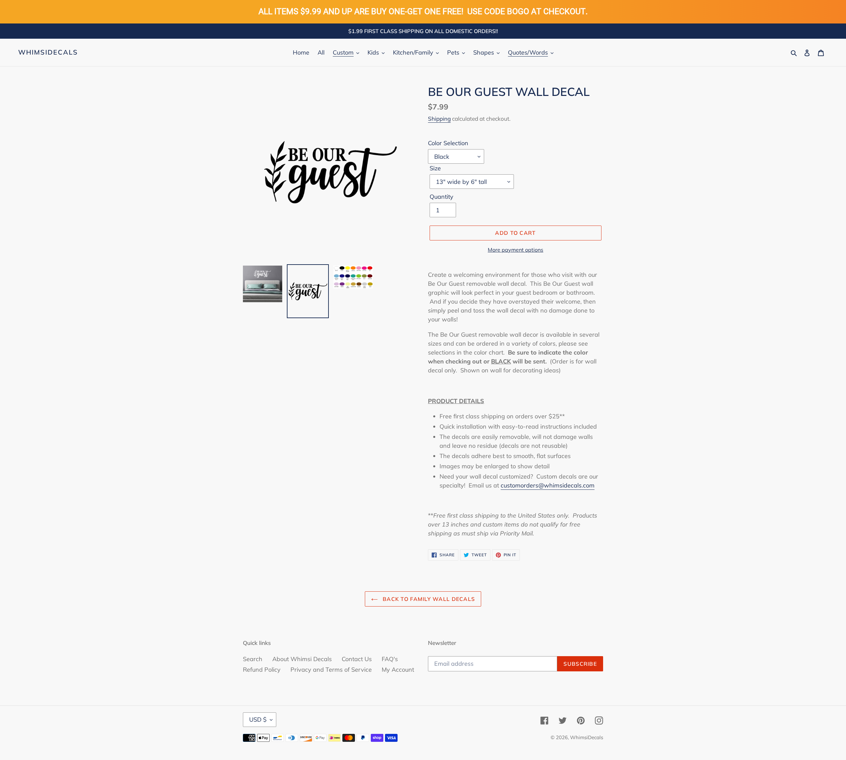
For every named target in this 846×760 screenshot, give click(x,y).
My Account (398, 669)
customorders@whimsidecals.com (548, 485)
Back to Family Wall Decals (428, 599)
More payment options (515, 249)
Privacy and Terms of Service (331, 669)
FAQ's (390, 659)
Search (252, 659)
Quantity (441, 196)
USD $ (258, 719)
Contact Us (357, 659)
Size (435, 168)
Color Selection (448, 143)
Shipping (439, 118)
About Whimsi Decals (302, 659)
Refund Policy (262, 669)
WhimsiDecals (48, 52)
